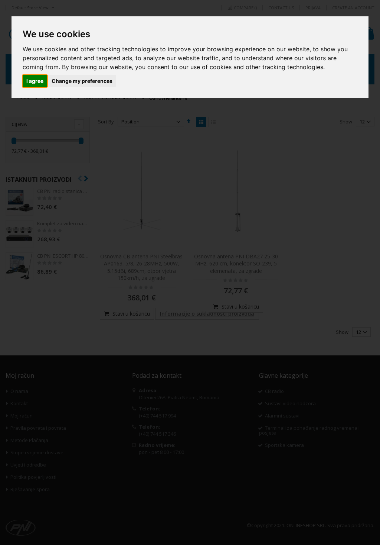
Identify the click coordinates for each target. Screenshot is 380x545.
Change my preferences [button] (82, 81)
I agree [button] (34, 81)
